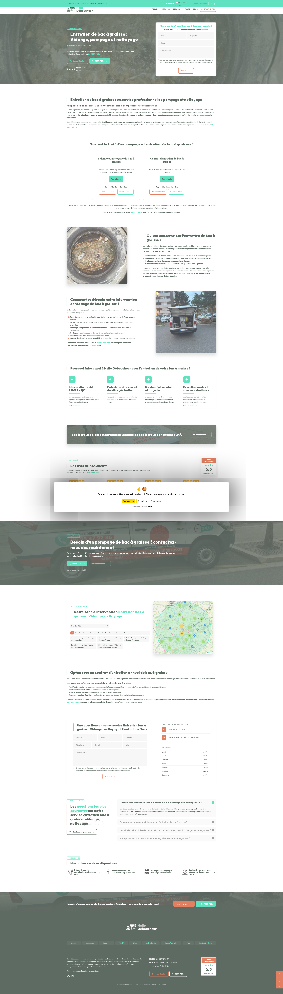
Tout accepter (128, 501)
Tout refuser (142, 501)
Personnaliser (156, 501)
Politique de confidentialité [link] (141, 506)
